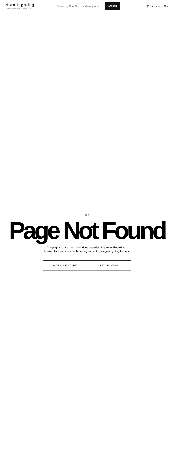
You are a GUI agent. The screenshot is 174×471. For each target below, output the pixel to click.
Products (153, 6)
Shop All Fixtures (65, 265)
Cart (166, 6)
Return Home (109, 265)
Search (112, 6)
